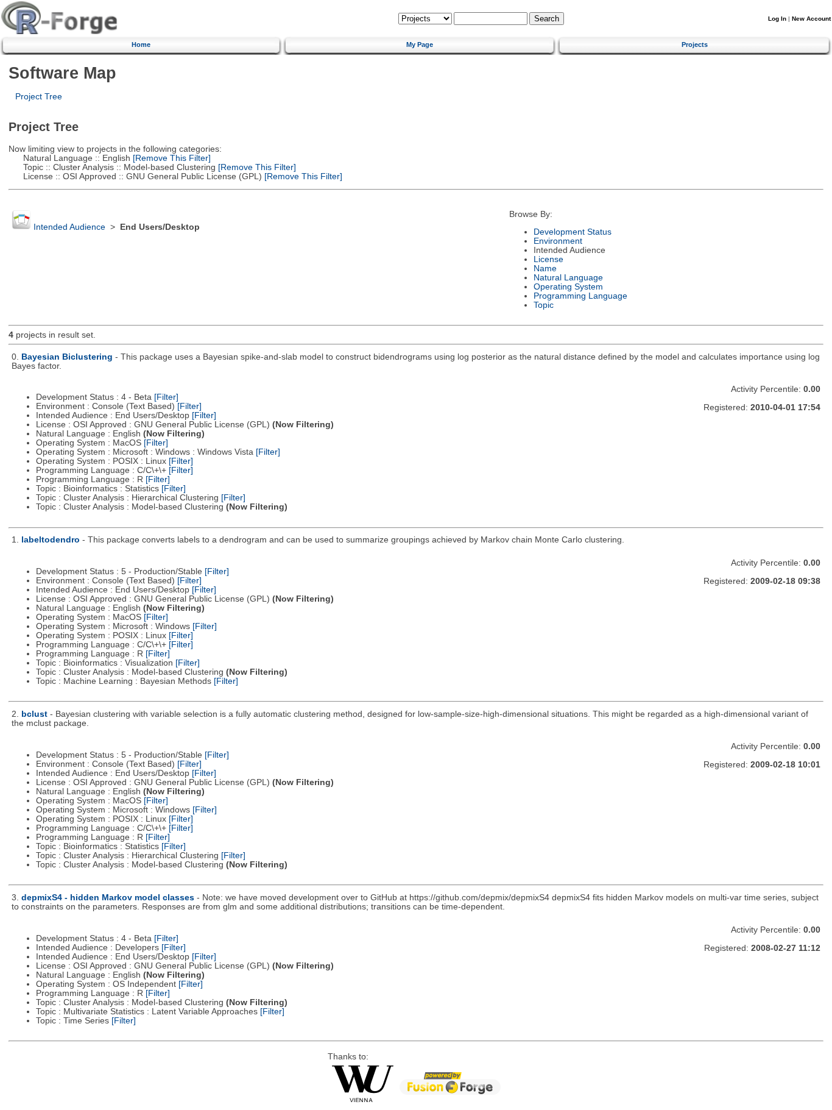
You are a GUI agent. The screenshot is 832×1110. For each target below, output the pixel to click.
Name (545, 268)
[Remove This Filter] (170, 158)
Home (141, 44)
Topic (544, 305)
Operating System (568, 286)
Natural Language (568, 277)
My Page (419, 44)
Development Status (573, 232)
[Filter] (166, 397)
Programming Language (580, 296)
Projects (695, 44)
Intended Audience (69, 227)
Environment (558, 241)
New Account (811, 18)
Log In (777, 18)
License (548, 259)
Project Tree (38, 96)
